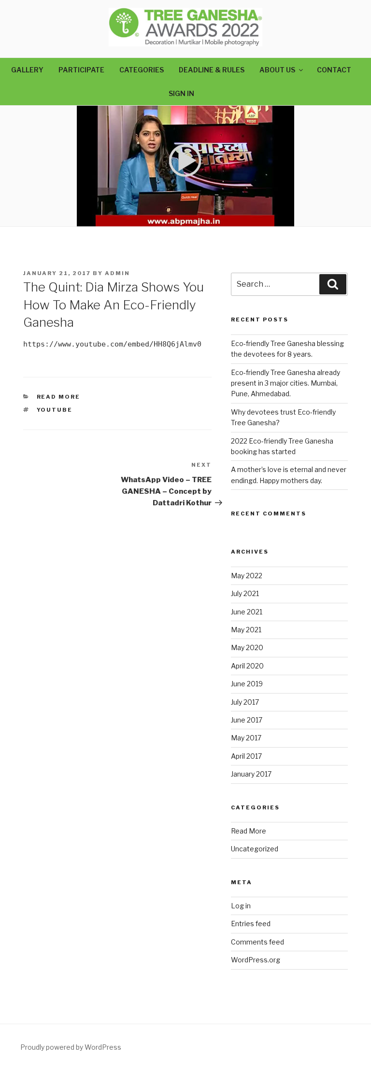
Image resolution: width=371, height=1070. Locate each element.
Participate (81, 70)
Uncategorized (254, 849)
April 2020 (247, 666)
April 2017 (246, 756)
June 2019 (247, 684)
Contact (334, 70)
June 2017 (246, 720)
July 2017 (245, 702)
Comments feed (257, 942)
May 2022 (246, 575)
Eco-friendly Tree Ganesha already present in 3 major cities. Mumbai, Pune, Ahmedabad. (285, 383)
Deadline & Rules (211, 70)
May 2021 (246, 629)
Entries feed (251, 923)
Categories (141, 70)
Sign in (181, 93)
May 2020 (247, 647)
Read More (59, 396)
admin (117, 273)
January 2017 (251, 774)
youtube (55, 409)
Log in (241, 906)
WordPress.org (255, 960)
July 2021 (245, 593)
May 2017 (246, 738)
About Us (277, 70)
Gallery (27, 70)
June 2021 (246, 612)
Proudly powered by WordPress (70, 1047)
